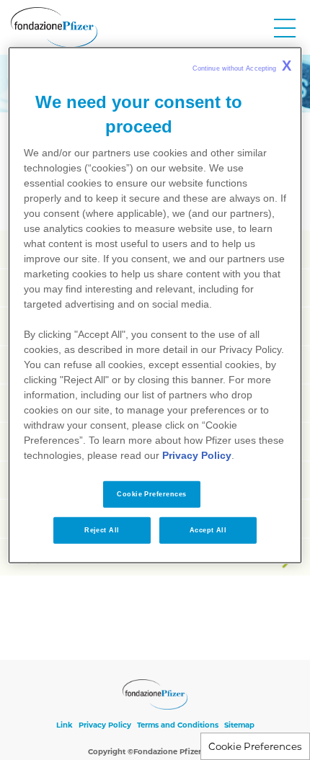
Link (64, 725)
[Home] (54, 27)
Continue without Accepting (241, 65)
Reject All (102, 530)
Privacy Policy (105, 725)
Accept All (208, 530)
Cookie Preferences (255, 746)
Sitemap (239, 725)
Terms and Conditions (177, 725)
